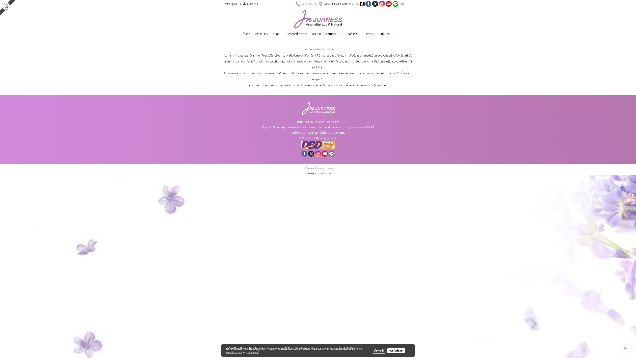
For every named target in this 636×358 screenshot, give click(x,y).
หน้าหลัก (245, 33)
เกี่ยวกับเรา (261, 33)
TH (406, 4)
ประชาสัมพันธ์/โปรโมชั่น (326, 33)
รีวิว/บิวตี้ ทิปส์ (295, 33)
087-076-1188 (309, 4)
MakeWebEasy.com (323, 173)
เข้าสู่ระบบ (233, 4)
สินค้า (276, 33)
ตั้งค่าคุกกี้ (379, 350)
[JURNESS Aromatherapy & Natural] (362, 4)
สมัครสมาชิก (252, 4)
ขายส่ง (369, 33)
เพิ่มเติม (386, 33)
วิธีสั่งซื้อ (353, 33)
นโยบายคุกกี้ (253, 352)
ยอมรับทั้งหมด (396, 350)
